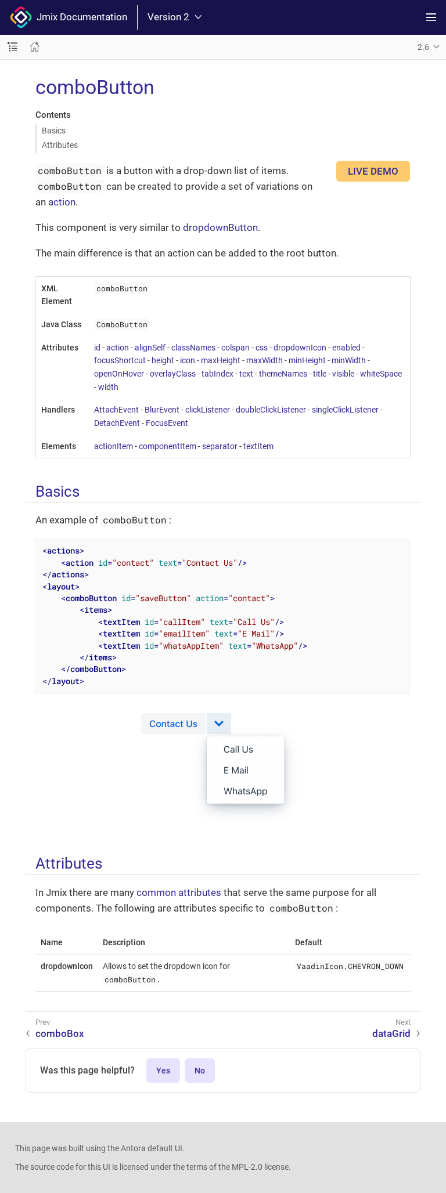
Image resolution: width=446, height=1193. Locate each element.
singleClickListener (345, 409)
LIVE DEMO (373, 171)
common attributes (178, 892)
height (163, 360)
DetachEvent (117, 423)
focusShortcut (120, 360)
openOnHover (119, 373)
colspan (235, 347)
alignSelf (150, 347)
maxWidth (264, 360)
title (319, 373)
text (246, 373)
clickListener (207, 409)
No (200, 1070)
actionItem (113, 446)
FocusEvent (167, 423)
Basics (54, 130)
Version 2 (168, 17)
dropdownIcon (300, 347)
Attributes (60, 145)
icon (187, 360)
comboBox (59, 1033)
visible (343, 373)
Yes (163, 1070)
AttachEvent (116, 409)
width (108, 387)
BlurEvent (162, 409)
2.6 (423, 47)
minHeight (307, 360)
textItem (258, 446)
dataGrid (391, 1033)
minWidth (349, 360)
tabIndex (217, 373)
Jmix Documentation (79, 17)
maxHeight (220, 360)
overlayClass (173, 373)
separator (220, 446)
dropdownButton (220, 227)
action (61, 202)
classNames (193, 347)
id (97, 347)
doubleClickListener (271, 409)
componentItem (167, 446)
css (262, 347)
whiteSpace (381, 373)
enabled (346, 347)
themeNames (283, 373)
